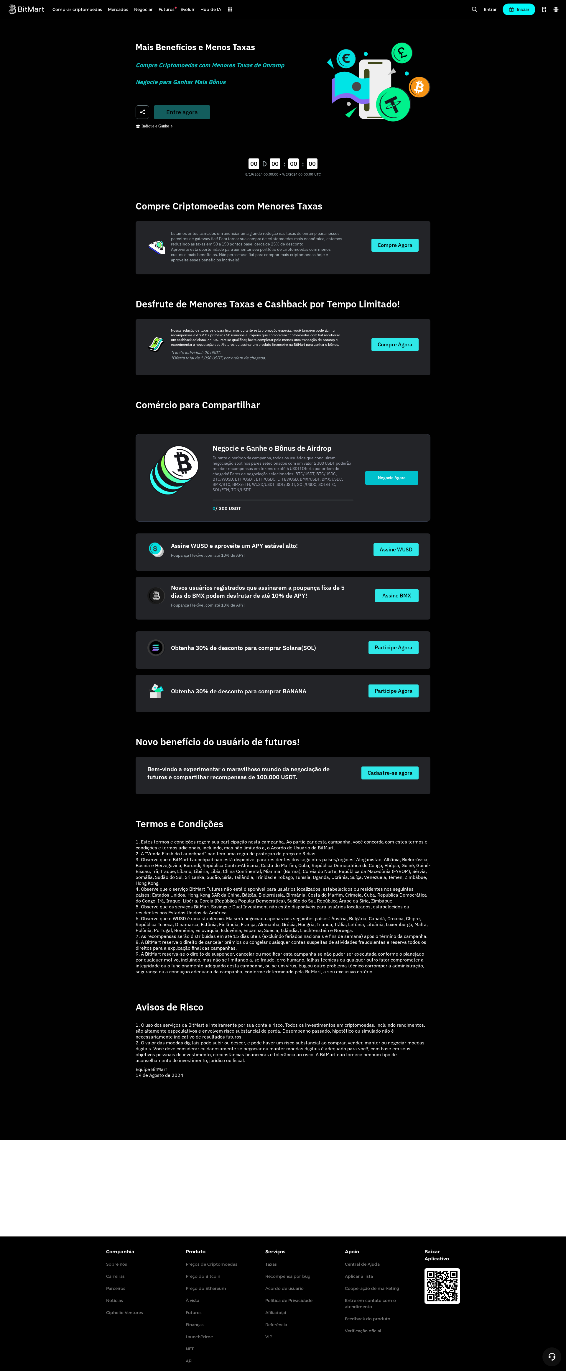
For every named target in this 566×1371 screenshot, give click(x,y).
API (189, 1361)
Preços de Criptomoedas (211, 1264)
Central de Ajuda (362, 1264)
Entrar (490, 9)
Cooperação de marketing (372, 1288)
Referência (276, 1324)
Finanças (195, 1324)
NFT (190, 1349)
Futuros (194, 1312)
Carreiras (115, 1276)
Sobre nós (116, 1264)
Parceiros (115, 1288)
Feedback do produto (367, 1318)
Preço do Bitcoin (203, 1276)
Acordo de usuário (284, 1288)
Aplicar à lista (359, 1276)
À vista (192, 1300)
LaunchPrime (199, 1336)
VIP (268, 1336)
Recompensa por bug (287, 1276)
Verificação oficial (363, 1331)
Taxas (271, 1264)
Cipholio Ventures (124, 1312)
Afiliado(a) (275, 1312)
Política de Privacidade (288, 1300)
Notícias (114, 1300)
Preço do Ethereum (206, 1288)
